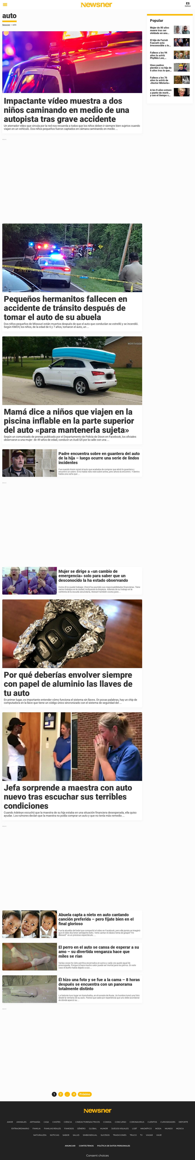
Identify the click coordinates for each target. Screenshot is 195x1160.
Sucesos (105, 1135)
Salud (76, 1135)
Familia (37, 1128)
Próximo (85, 1094)
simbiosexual (90, 1135)
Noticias (54, 1135)
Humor (104, 1128)
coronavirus (137, 1122)
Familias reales (52, 1128)
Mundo (169, 1128)
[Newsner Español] (96, 5)
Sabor (66, 1135)
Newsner (6, 25)
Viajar (149, 1135)
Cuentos (152, 1122)
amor (10, 1122)
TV (141, 1135)
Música (180, 1128)
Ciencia (68, 1122)
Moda (158, 1128)
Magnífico (146, 1128)
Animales (21, 1122)
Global (93, 1128)
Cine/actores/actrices (87, 1122)
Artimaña (35, 1122)
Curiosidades (167, 1122)
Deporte (183, 1122)
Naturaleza (39, 1135)
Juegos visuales (120, 1128)
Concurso (120, 1122)
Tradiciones (119, 1135)
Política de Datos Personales (113, 1146)
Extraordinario (20, 1128)
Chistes (56, 1122)
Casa (46, 1122)
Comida (107, 1122)
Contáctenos (86, 1146)
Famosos (69, 1128)
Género (81, 1128)
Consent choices (97, 1155)
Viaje (159, 1135)
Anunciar (70, 1146)
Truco (133, 1135)
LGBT (134, 1128)
